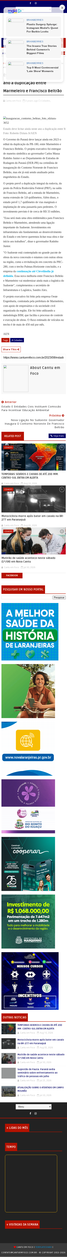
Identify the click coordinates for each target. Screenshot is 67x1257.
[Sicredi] (28, 691)
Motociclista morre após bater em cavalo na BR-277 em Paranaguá (32, 517)
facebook (12, 575)
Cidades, (46, 100)
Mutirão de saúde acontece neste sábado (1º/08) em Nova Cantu (28, 559)
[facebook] (30, 3)
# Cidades (17, 340)
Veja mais (58, 435)
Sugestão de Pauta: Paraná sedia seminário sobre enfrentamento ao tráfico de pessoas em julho (38, 1073)
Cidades (8, 447)
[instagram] (36, 3)
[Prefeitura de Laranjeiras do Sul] (30, 631)
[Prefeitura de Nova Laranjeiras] (28, 748)
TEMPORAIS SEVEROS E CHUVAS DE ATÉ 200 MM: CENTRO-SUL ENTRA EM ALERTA (29, 475)
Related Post (12, 436)
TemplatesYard (43, 1247)
